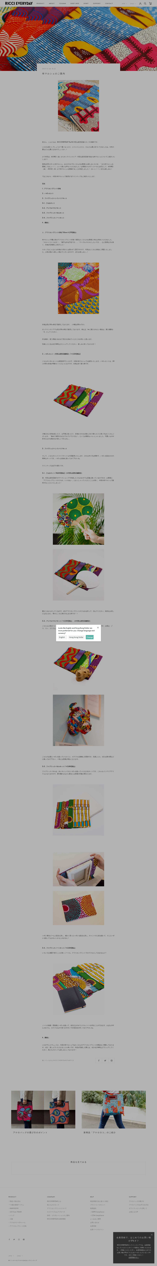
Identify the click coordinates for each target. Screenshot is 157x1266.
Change (90, 637)
